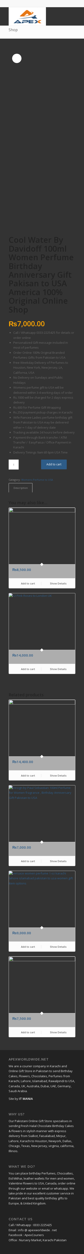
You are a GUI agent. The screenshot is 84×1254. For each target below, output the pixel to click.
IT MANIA (26, 1099)
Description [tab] (21, 488)
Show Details (57, 583)
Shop (13, 29)
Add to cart (53, 464)
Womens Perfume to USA (37, 479)
